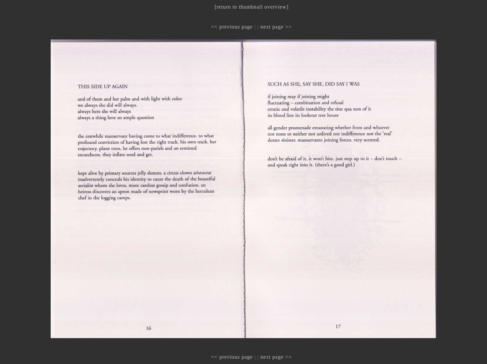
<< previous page (232, 27)
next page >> (276, 27)
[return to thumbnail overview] (252, 7)
